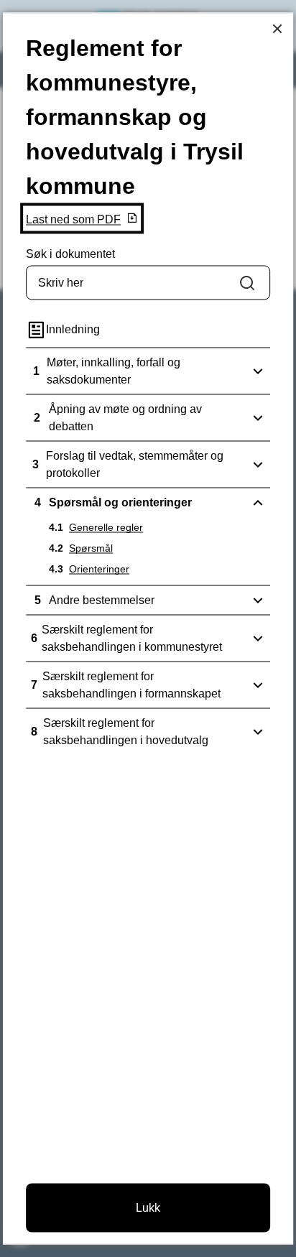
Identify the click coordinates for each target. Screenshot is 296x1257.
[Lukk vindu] (277, 28)
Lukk (148, 1208)
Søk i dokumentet (70, 254)
